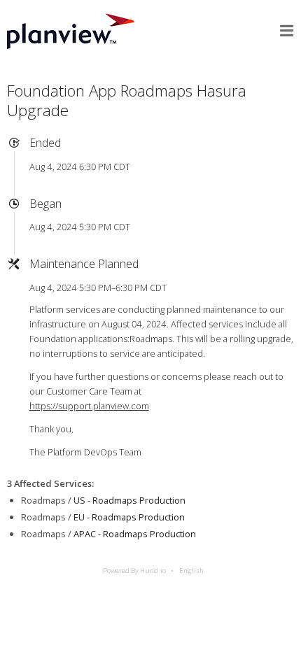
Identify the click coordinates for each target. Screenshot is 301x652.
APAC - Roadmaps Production (135, 533)
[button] (287, 31)
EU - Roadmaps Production (129, 517)
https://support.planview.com (89, 405)
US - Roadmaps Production (130, 500)
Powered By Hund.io (134, 570)
